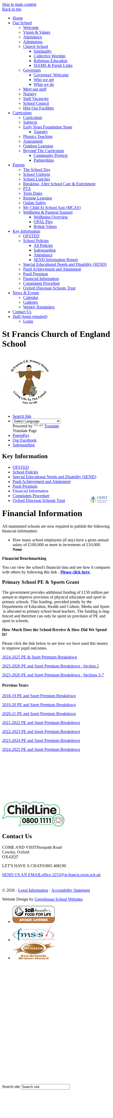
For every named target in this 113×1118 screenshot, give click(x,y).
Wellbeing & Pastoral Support (48, 212)
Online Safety (34, 203)
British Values (45, 226)
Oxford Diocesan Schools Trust (49, 288)
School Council (36, 103)
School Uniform (36, 174)
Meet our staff (34, 89)
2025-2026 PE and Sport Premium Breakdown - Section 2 (50, 666)
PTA (27, 188)
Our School (22, 23)
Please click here (75, 572)
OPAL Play (43, 221)
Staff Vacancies (36, 98)
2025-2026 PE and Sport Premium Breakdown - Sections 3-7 (53, 675)
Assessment (33, 141)
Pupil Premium (35, 274)
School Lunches (36, 179)
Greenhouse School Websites (58, 899)
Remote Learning (37, 198)
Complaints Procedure (41, 283)
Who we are (44, 79)
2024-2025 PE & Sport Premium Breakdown (39, 657)
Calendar (30, 297)
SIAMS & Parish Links (53, 65)
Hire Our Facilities (38, 108)
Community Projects (51, 155)
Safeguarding (45, 250)
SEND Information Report (56, 259)
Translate (51, 426)
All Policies (43, 245)
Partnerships (44, 160)
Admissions (33, 41)
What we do (44, 84)
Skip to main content (19, 4)
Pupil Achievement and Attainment (52, 269)
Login (28, 321)
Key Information (26, 231)
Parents (19, 165)
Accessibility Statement (70, 890)
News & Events (26, 293)
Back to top (11, 9)
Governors (32, 70)
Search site (11, 1086)
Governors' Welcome (51, 75)
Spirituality (43, 51)
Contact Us (22, 312)
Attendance (32, 37)
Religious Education (50, 60)
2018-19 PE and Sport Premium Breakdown (39, 695)
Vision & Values (36, 32)
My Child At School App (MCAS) (52, 207)
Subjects (30, 122)
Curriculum (22, 113)
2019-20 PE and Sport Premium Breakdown (39, 704)
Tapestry (41, 131)
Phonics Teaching (38, 136)
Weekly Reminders (39, 307)
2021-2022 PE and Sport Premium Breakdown (41, 722)
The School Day (36, 169)
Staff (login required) (30, 316)
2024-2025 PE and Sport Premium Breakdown (41, 749)
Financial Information (41, 278)
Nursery (30, 94)
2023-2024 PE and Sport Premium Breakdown (41, 740)
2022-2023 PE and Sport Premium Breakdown (41, 731)
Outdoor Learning (38, 146)
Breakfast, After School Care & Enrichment (59, 184)
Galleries (30, 302)
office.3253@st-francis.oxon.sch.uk (51, 874)
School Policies (36, 240)
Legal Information (33, 890)
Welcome (31, 27)
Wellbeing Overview (51, 217)
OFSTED (31, 236)
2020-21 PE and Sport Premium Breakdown (39, 713)
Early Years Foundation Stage (47, 127)
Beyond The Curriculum (43, 150)
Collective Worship (49, 56)
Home (18, 18)
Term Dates (32, 193)
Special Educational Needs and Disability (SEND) (65, 264)
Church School (35, 46)
